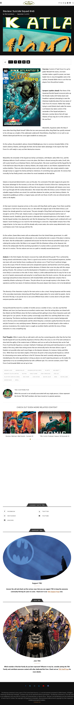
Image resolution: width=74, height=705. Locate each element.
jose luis (56, 373)
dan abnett (56, 370)
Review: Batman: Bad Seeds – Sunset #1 (19, 436)
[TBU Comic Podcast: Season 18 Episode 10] (54, 422)
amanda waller (20, 370)
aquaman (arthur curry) (35, 370)
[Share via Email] (28, 62)
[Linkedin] (65, 3)
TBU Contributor (9, 14)
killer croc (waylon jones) (12, 376)
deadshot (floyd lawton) (11, 373)
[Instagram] (63, 3)
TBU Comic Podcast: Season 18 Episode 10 (54, 436)
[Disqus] (37, 467)
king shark (26, 376)
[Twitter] (61, 3)
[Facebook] (25, 686)
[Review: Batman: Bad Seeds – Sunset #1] (19, 422)
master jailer (47, 376)
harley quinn (33, 373)
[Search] (73, 3)
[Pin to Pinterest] (24, 62)
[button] (5, 425)
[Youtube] (67, 3)
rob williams (64, 376)
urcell (17, 380)
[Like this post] (11, 62)
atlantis (47, 370)
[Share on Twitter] (19, 62)
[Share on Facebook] (15, 62)
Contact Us (37, 702)
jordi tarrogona (45, 373)
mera (55, 376)
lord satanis (36, 376)
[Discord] (70, 3)
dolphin (24, 373)
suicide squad (8, 380)
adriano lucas (8, 370)
